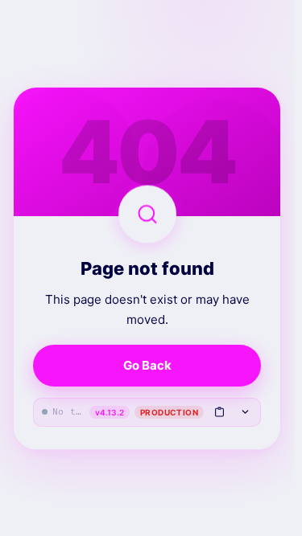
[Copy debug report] (219, 411)
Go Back (147, 365)
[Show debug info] (244, 411)
